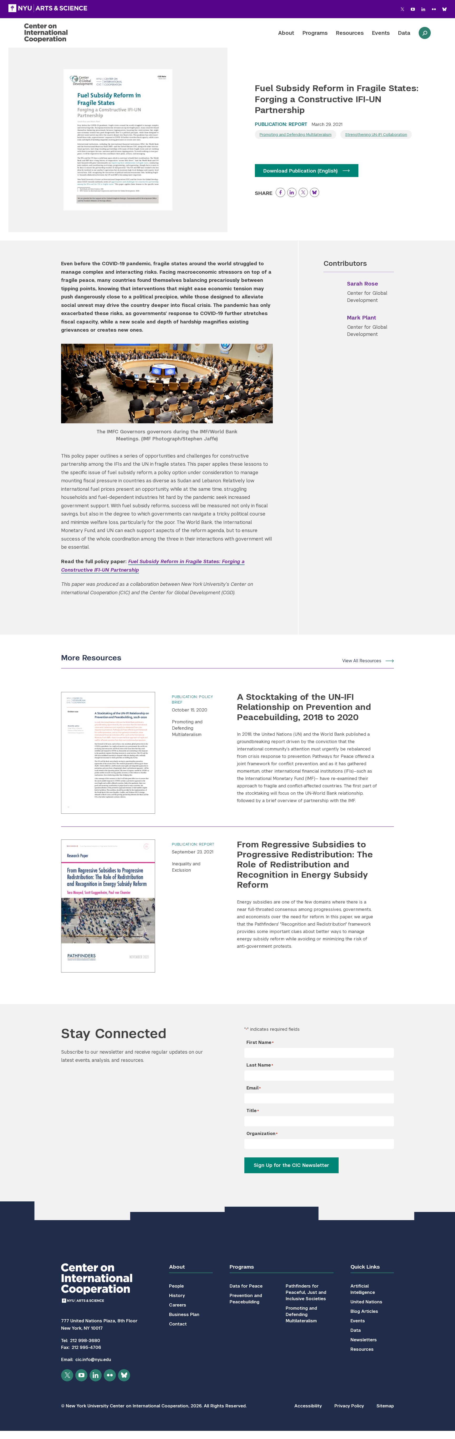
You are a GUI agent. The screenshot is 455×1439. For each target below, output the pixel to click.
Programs (315, 33)
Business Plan (184, 1314)
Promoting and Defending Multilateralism (296, 134)
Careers (177, 1305)
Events (381, 33)
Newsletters (363, 1340)
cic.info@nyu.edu (93, 1359)
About (286, 33)
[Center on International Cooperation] (59, 32)
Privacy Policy (349, 1406)
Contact (178, 1324)
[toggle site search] (425, 33)
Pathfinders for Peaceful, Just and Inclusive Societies (306, 1292)
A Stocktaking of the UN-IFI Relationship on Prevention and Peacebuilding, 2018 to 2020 (304, 707)
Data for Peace (246, 1286)
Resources (350, 33)
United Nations (366, 1302)
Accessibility (308, 1406)
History (177, 1295)
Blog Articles (364, 1311)
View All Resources (361, 661)
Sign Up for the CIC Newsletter (291, 1165)
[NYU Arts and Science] (47, 8)
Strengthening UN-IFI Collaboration (376, 134)
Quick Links (365, 1267)
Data (404, 33)
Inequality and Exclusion (186, 867)
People (176, 1286)
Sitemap (385, 1406)
